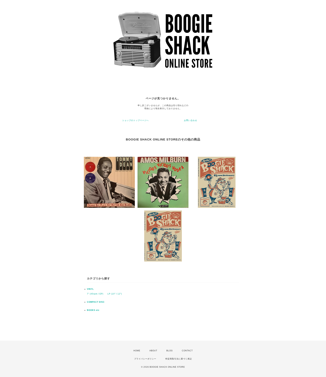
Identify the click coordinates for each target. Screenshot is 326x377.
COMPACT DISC (96, 302)
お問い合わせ (190, 120)
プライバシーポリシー (145, 359)
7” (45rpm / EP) (95, 294)
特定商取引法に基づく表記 (178, 359)
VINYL (90, 289)
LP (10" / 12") (114, 294)
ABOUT (153, 350)
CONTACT (187, 350)
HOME (136, 350)
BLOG (169, 350)
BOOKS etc (93, 310)
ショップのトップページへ (135, 120)
